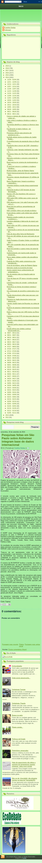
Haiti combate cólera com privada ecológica (21, 210)
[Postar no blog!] (4, 604)
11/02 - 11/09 (12, 98)
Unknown (8, 30)
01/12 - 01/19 (12, 410)
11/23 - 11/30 (12, 91)
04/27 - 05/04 (12, 376)
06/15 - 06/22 (12, 360)
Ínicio (21, 6)
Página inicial (21, 645)
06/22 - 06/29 (12, 358)
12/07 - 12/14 (12, 86)
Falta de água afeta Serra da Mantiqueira (20, 234)
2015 (7, 75)
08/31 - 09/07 (12, 335)
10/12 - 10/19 (12, 105)
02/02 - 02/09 (12, 404)
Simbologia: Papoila (18, 703)
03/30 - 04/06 (12, 385)
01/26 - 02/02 (12, 406)
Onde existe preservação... (21, 678)
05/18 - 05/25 (12, 369)
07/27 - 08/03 (12, 346)
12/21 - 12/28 (12, 82)
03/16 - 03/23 (12, 390)
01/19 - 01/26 (12, 408)
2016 (7, 73)
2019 (7, 66)
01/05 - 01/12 (12, 413)
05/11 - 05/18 (12, 372)
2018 (7, 68)
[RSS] (3, 857)
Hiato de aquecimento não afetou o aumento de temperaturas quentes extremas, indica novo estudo (24, 764)
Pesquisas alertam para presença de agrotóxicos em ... (19, 134)
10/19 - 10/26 (12, 102)
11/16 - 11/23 (12, 93)
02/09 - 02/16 (12, 401)
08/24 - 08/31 (12, 337)
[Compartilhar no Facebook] (10, 604)
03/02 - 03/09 (12, 394)
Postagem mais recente (10, 644)
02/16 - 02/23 (12, 399)
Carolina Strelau (10, 27)
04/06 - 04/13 (12, 383)
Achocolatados (17, 666)
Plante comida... (17, 727)
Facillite (24, 858)
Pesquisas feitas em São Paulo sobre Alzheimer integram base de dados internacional (18, 439)
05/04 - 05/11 (12, 374)
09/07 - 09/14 (12, 333)
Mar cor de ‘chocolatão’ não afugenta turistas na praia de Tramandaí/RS (24, 779)
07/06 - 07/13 (12, 353)
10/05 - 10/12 (12, 107)
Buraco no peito (17, 715)
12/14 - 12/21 (12, 84)
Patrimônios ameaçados (20, 750)
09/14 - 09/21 (12, 114)
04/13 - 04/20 (12, 381)
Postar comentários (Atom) (17, 649)
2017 (7, 70)
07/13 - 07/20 (12, 351)
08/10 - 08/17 (12, 342)
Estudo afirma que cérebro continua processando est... (19, 329)
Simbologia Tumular (18, 689)
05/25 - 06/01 (12, 367)
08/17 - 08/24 (12, 340)
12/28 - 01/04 (12, 79)
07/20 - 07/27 (12, 349)
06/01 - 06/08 (12, 365)
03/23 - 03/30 (12, 388)
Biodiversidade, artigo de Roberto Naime (20, 171)
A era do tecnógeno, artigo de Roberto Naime (22, 265)
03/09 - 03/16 (12, 392)
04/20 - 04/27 (12, 378)
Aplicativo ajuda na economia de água (19, 268)
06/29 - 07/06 (12, 356)
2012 (7, 417)
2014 (7, 77)
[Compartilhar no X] (7, 604)
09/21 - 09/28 (12, 111)
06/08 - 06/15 (12, 362)
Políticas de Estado (18, 739)
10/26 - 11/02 (12, 100)
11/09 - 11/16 (12, 96)
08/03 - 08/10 (12, 344)
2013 (7, 415)
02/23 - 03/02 (12, 397)
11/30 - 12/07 (12, 89)
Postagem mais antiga (32, 644)
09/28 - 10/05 (12, 109)
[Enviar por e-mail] (1, 604)
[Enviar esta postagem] (28, 448)
